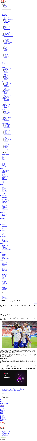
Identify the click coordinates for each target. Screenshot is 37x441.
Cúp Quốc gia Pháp (7, 122)
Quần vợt (5, 145)
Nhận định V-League (5, 198)
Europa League (6, 126)
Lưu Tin (4, 393)
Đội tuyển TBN (6, 24)
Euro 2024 (4, 297)
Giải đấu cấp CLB (5, 123)
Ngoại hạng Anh (4, 15)
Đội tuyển (1, 243)
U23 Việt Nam (6, 33)
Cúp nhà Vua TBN (7, 27)
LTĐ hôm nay (2, 410)
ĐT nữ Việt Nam (6, 94)
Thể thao (1, 260)
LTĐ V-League (6, 41)
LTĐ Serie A (6, 38)
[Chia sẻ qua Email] (2, 396)
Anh (3, 16)
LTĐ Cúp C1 (6, 82)
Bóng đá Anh (4, 98)
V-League (5, 73)
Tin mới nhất (4, 14)
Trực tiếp (3, 64)
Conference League (5, 241)
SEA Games (6, 80)
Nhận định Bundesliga (7, 117)
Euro (5, 131)
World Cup (6, 54)
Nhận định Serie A (7, 112)
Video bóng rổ (6, 144)
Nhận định (4, 67)
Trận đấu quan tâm (7, 43)
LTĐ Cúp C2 (6, 88)
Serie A (5, 48)
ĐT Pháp (2, 399)
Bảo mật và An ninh (5, 435)
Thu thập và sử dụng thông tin (7, 430)
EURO (5, 55)
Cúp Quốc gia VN (7, 31)
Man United (4, 156)
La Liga (5, 25)
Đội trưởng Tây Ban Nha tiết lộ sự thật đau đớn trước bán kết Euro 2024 (13, 389)
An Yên (35, 303)
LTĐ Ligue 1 (6, 40)
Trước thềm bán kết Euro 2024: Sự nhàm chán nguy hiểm (11, 390)
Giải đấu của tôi (6, 90)
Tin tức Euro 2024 (5, 298)
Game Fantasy (4, 283)
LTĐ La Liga (6, 84)
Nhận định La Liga (7, 26)
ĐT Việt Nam (6, 92)
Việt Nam (3, 28)
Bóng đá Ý (2, 416)
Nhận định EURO (7, 132)
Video (3, 148)
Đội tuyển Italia (6, 110)
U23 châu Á (6, 137)
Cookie (3, 432)
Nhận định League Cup (7, 104)
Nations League (6, 56)
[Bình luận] (2, 294)
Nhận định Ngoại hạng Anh (8, 19)
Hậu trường (4, 59)
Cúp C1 (5, 45)
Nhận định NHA (4, 207)
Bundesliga (6, 49)
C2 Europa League (7, 74)
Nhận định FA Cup (7, 21)
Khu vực (3, 136)
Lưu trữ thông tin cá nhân (6, 431)
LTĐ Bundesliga (6, 39)
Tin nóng (3, 62)
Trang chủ (3, 296)
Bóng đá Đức (2, 224)
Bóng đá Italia (4, 109)
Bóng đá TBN (4, 105)
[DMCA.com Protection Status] (3, 438)
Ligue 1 (5, 50)
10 (2, 10)
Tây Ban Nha (4, 23)
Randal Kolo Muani (4, 403)
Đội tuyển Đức (6, 115)
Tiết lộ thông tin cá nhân (6, 433)
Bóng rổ (5, 143)
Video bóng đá (4, 268)
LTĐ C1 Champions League (8, 36)
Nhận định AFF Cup (7, 139)
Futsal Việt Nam (6, 34)
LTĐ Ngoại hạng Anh (7, 83)
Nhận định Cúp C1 (7, 125)
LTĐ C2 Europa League (8, 42)
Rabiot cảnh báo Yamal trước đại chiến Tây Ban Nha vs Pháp (11, 388)
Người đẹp (4, 155)
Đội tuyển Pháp (6, 120)
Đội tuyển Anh (6, 17)
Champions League (7, 124)
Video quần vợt (6, 146)
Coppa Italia (6, 113)
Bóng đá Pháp (4, 119)
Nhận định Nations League (8, 134)
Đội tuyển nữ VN (7, 32)
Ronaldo (3, 159)
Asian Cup (6, 140)
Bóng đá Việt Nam (5, 91)
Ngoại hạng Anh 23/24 (5, 154)
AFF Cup (5, 57)
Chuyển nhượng (4, 65)
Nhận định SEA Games (5, 258)
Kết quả (3, 63)
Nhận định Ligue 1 (5, 233)
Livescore (3, 35)
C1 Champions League (7, 68)
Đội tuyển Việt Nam (7, 29)
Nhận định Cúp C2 (7, 127)
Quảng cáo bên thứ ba (5, 434)
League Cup (6, 22)
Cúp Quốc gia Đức (7, 118)
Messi (3, 158)
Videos (1, 409)
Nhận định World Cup (7, 130)
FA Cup (5, 20)
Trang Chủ (2, 405)
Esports (5, 147)
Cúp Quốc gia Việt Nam (8, 95)
